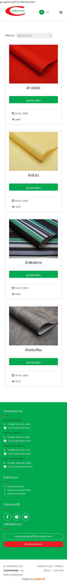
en (47, 12)
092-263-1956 (23, 424)
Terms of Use (44, 566)
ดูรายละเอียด (33, 100)
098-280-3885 (23, 463)
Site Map (58, 570)
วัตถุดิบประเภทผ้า (15, 486)
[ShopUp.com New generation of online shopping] (39, 579)
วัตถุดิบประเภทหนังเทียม (19, 490)
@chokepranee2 (23, 440)
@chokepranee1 (23, 427)
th (41, 12)
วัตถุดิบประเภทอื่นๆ (16, 493)
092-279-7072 (23, 450)
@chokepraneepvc (24, 466)
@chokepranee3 (23, 453)
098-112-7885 (23, 437)
